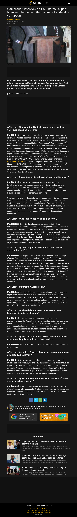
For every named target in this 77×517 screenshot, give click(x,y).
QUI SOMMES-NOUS (32, 510)
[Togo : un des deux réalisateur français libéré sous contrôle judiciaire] (13, 444)
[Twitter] (36, 400)
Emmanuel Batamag (13, 19)
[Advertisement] (38, 72)
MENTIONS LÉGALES (44, 510)
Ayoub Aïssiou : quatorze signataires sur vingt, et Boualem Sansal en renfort (44, 468)
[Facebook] (31, 400)
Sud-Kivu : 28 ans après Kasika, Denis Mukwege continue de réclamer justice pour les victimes (44, 456)
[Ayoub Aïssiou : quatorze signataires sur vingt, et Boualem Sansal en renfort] (13, 470)
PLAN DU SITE (44, 508)
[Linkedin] (45, 400)
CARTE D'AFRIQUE (34, 508)
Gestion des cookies (46, 512)
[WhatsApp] (40, 400)
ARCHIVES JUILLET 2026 (33, 512)
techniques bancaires (16, 161)
